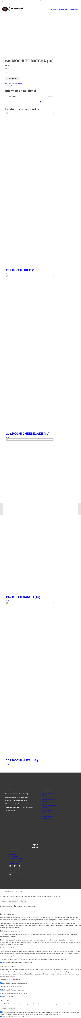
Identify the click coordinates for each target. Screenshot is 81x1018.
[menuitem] (53, 9)
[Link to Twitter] (74, 891)
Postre (20, 84)
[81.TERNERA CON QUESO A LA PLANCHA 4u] (1, 509)
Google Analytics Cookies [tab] (8, 948)
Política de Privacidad (16, 859)
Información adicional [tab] (12, 86)
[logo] (12, 9)
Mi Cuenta (12, 854)
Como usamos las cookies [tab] (8, 914)
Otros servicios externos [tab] (7, 966)
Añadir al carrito (12, 78)
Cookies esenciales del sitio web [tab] (10, 931)
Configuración (13, 901)
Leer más (23, 901)
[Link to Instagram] (67, 891)
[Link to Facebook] (71, 891)
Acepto (4, 901)
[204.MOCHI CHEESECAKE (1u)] (79, 509)
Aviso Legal (13, 856)
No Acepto (12, 1008)
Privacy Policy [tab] (4, 1000)
